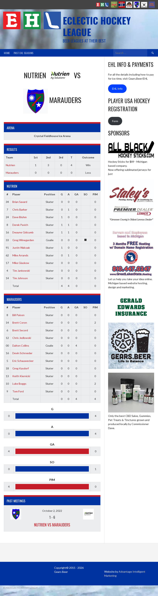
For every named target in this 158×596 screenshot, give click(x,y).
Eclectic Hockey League (97, 26)
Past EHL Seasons (23, 53)
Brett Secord (20, 330)
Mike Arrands (20, 255)
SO (85, 194)
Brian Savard (19, 201)
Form (115, 121)
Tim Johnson (20, 278)
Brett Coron (19, 322)
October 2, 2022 (52, 510)
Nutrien (10, 165)
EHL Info (117, 88)
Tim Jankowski (21, 270)
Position (49, 194)
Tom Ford (18, 391)
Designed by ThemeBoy (142, 588)
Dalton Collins (20, 345)
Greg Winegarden (23, 240)
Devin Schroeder (22, 353)
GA (76, 194)
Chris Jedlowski (21, 337)
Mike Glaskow (20, 262)
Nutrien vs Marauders (52, 525)
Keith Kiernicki (21, 376)
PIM (95, 194)
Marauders (12, 172)
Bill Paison (18, 315)
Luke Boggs (19, 383)
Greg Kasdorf (20, 368)
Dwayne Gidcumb (23, 232)
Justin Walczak (21, 247)
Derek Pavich (20, 224)
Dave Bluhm (19, 217)
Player (16, 194)
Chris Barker (19, 209)
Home (7, 53)
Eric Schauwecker (23, 360)
